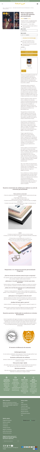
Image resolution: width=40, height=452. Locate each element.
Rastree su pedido (6, 422)
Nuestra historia (24, 409)
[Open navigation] (2, 4)
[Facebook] (5, 445)
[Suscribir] (18, 441)
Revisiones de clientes (25, 408)
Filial (22, 415)
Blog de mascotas (24, 411)
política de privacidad (7, 431)
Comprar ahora (29, 55)
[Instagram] (4, 445)
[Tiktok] (7, 445)
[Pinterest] (9, 445)
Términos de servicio (7, 433)
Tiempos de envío (6, 427)
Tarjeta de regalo (24, 406)
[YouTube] (12, 445)
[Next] (6, 13)
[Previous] (4, 13)
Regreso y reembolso (7, 429)
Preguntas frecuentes (7, 420)
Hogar (4, 7)
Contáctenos (5, 425)
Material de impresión (9, 7)
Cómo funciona (24, 404)
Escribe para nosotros (25, 413)
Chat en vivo (5, 424)
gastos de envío (33, 20)
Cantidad (22, 47)
